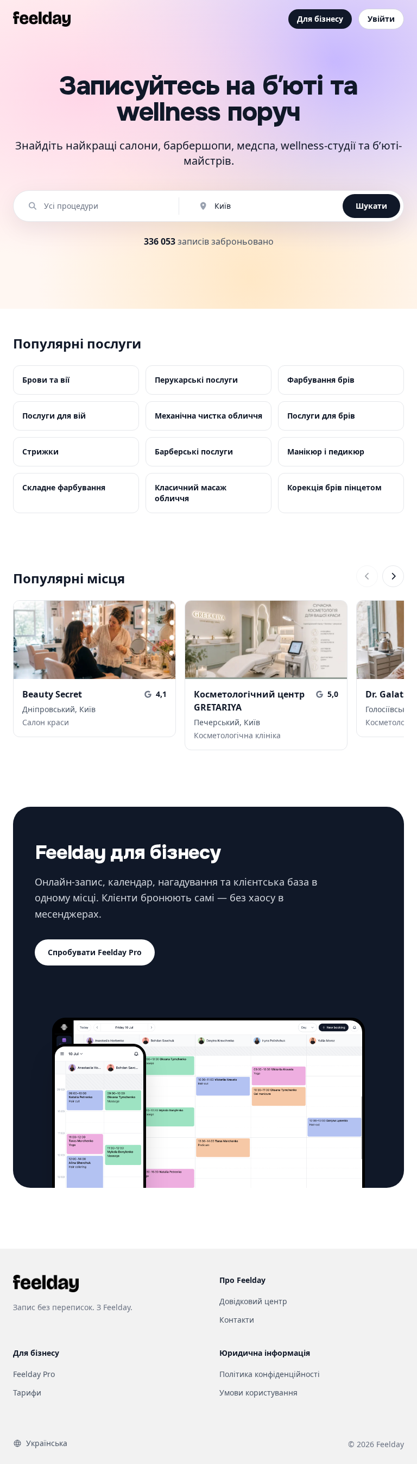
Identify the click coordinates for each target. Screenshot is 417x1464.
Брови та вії (46, 380)
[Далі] (393, 576)
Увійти (381, 19)
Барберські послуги (194, 451)
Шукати (371, 206)
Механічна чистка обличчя (208, 415)
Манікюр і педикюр (325, 451)
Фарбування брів (321, 380)
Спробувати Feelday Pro (95, 952)
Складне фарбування (63, 487)
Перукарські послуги (196, 380)
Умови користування (258, 1392)
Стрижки (40, 451)
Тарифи (27, 1392)
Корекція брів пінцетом (334, 487)
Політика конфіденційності (269, 1374)
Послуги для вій (54, 415)
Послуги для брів (321, 415)
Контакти (236, 1320)
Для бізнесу (320, 19)
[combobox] (101, 206)
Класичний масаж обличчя (190, 492)
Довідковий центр (253, 1301)
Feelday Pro (34, 1374)
